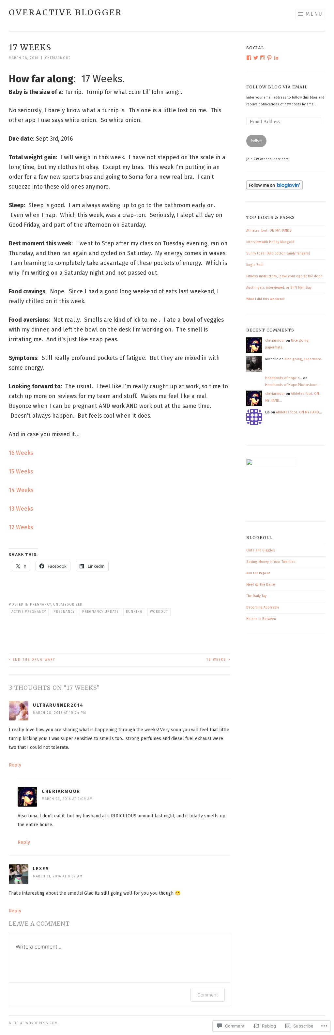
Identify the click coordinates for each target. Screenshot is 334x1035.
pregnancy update (100, 612)
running (134, 612)
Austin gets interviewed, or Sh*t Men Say (278, 288)
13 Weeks (21, 508)
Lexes (41, 869)
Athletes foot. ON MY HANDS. (269, 231)
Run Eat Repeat (258, 573)
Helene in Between (261, 619)
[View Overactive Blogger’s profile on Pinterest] (269, 57)
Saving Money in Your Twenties (271, 562)
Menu (314, 14)
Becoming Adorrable (262, 608)
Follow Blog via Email (277, 87)
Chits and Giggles (260, 550)
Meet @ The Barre (260, 585)
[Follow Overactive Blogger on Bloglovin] (274, 189)
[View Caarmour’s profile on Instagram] (262, 57)
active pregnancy (28, 612)
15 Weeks (21, 471)
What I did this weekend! (265, 299)
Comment (207, 994)
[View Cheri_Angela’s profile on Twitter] (255, 57)
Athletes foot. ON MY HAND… (299, 412)
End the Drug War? (32, 660)
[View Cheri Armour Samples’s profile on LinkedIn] (276, 57)
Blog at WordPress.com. (34, 1023)
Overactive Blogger (65, 13)
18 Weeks (218, 660)
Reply (15, 765)
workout (159, 612)
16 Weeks (21, 453)
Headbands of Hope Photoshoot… (293, 385)
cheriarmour (58, 58)
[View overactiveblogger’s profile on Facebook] (248, 57)
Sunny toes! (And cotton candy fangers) (278, 253)
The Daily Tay (256, 596)
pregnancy (40, 605)
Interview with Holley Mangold (270, 242)
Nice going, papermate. (303, 359)
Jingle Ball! (255, 265)
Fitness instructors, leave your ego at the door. (284, 276)
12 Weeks (21, 527)
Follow (256, 141)
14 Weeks (21, 490)
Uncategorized (68, 605)
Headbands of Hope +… (283, 378)
